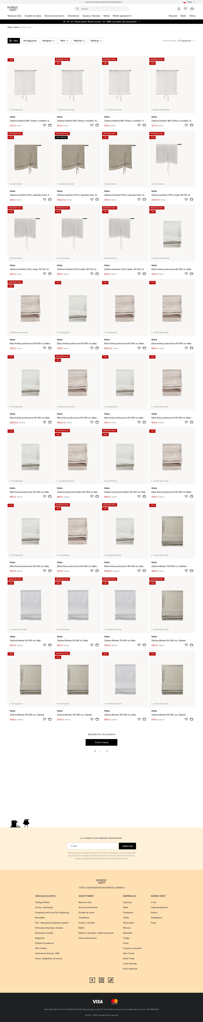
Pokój (125, 943)
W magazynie (30, 40)
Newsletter (40, 917)
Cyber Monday (130, 963)
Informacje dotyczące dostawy (49, 928)
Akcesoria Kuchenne (88, 907)
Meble (107, 16)
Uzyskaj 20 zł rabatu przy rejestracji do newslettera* (104, 2)
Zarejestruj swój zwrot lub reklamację (52, 912)
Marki (183, 16)
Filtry (15, 40)
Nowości (173, 16)
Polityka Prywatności (44, 943)
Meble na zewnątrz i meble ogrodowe (96, 933)
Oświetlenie (73, 16)
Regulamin (39, 938)
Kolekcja (95, 40)
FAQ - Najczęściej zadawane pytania (51, 923)
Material (78, 40)
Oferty (192, 16)
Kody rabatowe (130, 968)
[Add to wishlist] (44, 125)
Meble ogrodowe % (122, 16)
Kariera (154, 912)
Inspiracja (127, 902)
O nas (153, 902)
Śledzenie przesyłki (44, 933)
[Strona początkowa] (13, 8)
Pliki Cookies (41, 948)
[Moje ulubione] (185, 8)
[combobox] (189, 2)
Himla (16, 27)
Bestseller (127, 933)
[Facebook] (92, 980)
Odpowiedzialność (159, 907)
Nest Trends (128, 953)
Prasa (153, 923)
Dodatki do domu (33, 16)
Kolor (62, 40)
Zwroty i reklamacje (44, 907)
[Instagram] (101, 980)
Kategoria (47, 40)
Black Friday (128, 958)
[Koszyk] (192, 8)
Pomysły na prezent (132, 948)
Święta (126, 938)
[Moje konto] (179, 8)
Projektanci (128, 912)
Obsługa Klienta (42, 902)
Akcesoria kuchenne (54, 16)
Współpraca (156, 917)
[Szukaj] (77, 8)
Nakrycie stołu (15, 16)
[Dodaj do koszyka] (50, 125)
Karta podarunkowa (88, 938)
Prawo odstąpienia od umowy (48, 958)
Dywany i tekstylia (91, 16)
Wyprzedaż (128, 923)
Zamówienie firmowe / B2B (47, 953)
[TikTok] (110, 980)
